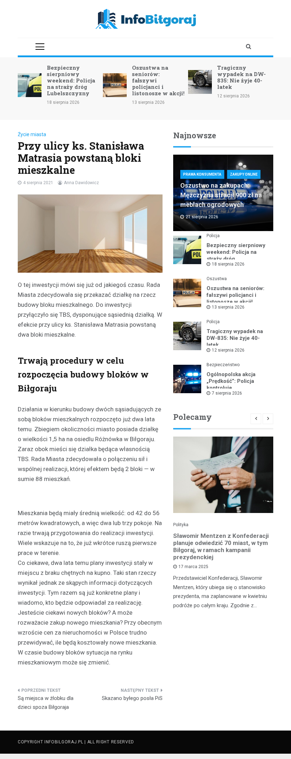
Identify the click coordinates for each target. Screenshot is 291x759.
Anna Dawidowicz (81, 182)
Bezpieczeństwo (223, 364)
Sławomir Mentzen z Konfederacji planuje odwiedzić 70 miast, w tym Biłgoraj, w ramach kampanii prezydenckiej (221, 546)
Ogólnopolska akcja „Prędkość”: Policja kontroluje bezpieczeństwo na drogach (231, 388)
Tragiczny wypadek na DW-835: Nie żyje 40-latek (241, 77)
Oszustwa (217, 278)
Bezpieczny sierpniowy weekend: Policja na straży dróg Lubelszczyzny (71, 80)
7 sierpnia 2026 (227, 393)
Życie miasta (32, 134)
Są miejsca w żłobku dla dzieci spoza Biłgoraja (45, 703)
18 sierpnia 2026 (228, 264)
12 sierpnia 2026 (228, 350)
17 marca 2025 (193, 566)
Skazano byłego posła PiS (132, 698)
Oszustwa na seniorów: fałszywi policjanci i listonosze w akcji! (235, 295)
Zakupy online (244, 174)
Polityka (180, 524)
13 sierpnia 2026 (228, 307)
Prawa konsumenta (202, 174)
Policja (213, 235)
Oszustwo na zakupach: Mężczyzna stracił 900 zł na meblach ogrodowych (221, 195)
